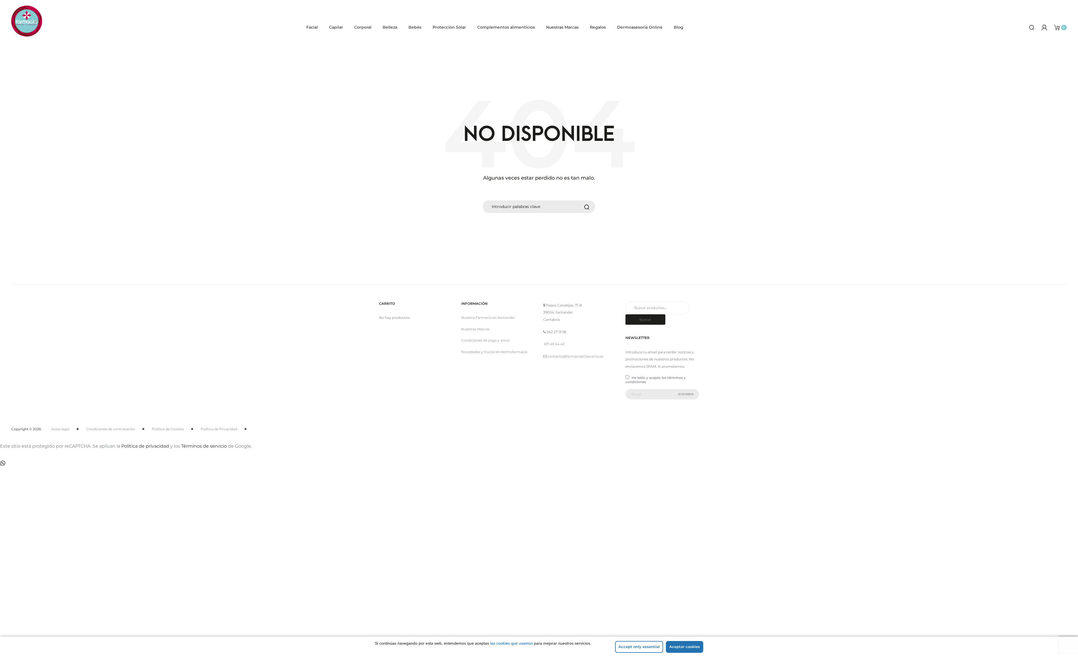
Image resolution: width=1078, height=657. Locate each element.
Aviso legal (60, 429)
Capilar (336, 27)
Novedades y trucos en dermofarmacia (494, 352)
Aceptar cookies (684, 646)
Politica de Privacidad (219, 429)
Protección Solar (449, 27)
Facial (312, 27)
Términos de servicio (204, 446)
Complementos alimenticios (506, 27)
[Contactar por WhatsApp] (3, 462)
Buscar (645, 319)
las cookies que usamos (511, 643)
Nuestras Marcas (562, 27)
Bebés (414, 27)
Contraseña (39, 556)
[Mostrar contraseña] (42, 581)
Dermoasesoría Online (640, 27)
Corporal (362, 27)
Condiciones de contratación (110, 429)
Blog (678, 27)
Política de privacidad (145, 446)
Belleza (390, 27)
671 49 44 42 (554, 344)
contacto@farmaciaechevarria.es (575, 356)
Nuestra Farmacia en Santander (488, 317)
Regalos (598, 27)
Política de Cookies (168, 429)
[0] (1057, 27)
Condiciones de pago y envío (485, 340)
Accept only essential (639, 646)
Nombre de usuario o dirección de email (67, 527)
